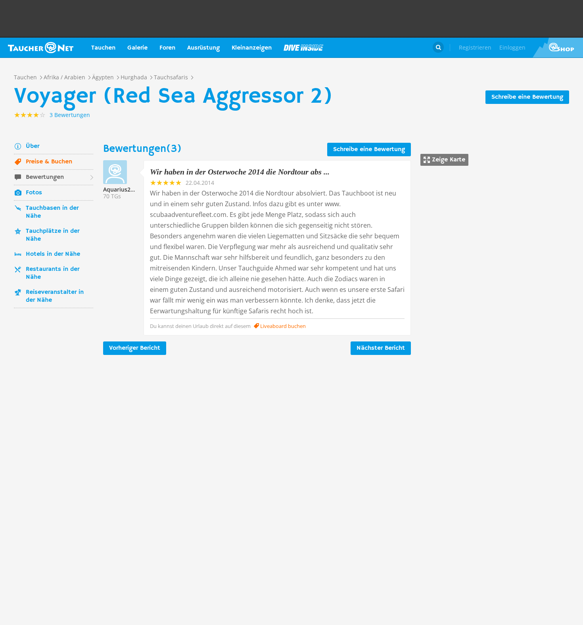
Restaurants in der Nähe (52, 273)
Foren (167, 48)
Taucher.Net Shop (558, 48)
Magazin (303, 48)
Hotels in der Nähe (53, 254)
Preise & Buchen (49, 162)
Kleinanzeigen (252, 48)
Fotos (34, 193)
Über (32, 146)
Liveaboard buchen (282, 326)
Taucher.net (40, 47)
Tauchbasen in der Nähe (52, 212)
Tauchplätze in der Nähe (52, 235)
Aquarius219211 (124, 189)
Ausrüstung (203, 48)
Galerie (137, 48)
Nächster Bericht (381, 348)
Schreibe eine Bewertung (527, 97)
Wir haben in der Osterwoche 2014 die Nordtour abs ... (240, 171)
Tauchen (103, 48)
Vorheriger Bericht (134, 348)
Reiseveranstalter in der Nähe (55, 296)
